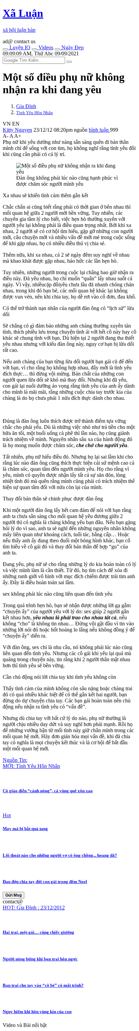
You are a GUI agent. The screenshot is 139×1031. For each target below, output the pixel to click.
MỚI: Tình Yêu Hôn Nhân (31, 766)
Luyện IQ (19, 47)
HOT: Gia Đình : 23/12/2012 (34, 907)
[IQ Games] (5, 49)
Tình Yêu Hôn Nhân (34, 112)
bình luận (99, 130)
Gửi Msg (13, 895)
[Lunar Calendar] (57, 49)
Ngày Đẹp (72, 47)
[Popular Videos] (34, 49)
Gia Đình (26, 106)
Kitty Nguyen (17, 130)
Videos (45, 47)
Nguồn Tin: (15, 760)
